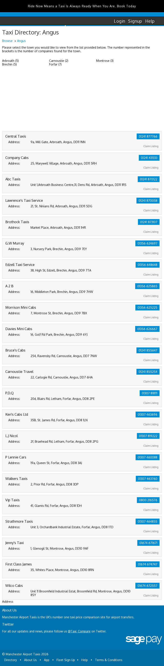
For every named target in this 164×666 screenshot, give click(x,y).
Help (150, 21)
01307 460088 (147, 457)
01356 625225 (147, 307)
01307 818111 (149, 393)
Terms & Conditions (108, 660)
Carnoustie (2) (58, 60)
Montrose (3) (105, 60)
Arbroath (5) (10, 60)
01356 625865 (147, 286)
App (46, 660)
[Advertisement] (82, 99)
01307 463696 (147, 414)
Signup (135, 21)
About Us (30, 660)
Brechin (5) (9, 64)
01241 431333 (149, 158)
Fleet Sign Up (66, 660)
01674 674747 (147, 564)
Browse (7, 41)
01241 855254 (148, 372)
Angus (21, 41)
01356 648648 (147, 265)
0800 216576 (148, 500)
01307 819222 (148, 436)
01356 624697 (147, 243)
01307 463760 (147, 479)
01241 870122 (148, 179)
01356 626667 (147, 329)
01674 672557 (147, 585)
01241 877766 (148, 136)
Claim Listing (150, 146)
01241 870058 (148, 200)
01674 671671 (148, 543)
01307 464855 (147, 521)
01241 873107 (148, 222)
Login (119, 21)
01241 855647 (148, 350)
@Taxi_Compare (79, 631)
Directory (10, 660)
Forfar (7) (55, 64)
